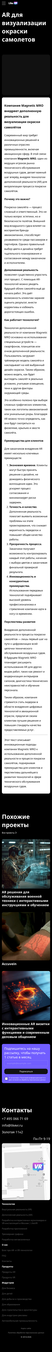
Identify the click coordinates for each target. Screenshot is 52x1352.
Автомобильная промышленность (19, 1320)
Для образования (11, 1304)
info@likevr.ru (12, 1125)
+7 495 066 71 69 (15, 1118)
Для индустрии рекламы (14, 1315)
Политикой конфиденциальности (32, 1078)
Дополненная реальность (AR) (17, 1214)
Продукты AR (8, 1271)
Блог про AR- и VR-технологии (17, 1250)
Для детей (7, 1293)
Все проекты (8, 832)
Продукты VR (8, 1277)
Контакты (7, 1261)
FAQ (4, 1255)
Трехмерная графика (12, 1234)
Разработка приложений (14, 1228)
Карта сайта (26, 1328)
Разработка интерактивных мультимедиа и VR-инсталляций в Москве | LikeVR (24, 1222)
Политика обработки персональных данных (26, 1332)
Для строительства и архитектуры (19, 1309)
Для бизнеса (8, 1288)
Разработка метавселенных (16, 1239)
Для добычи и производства (16, 1299)
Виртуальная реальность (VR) (17, 1209)
